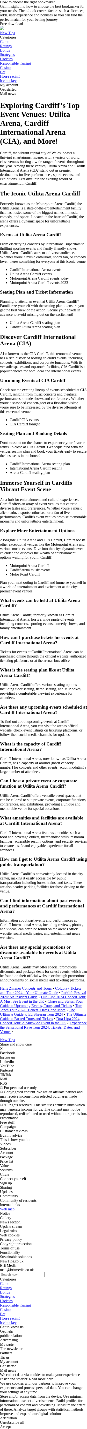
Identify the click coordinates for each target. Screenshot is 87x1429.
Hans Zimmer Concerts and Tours (26, 988)
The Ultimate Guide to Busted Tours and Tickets (43, 1016)
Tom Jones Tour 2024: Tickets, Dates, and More (41, 1008)
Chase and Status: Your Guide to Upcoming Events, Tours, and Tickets (41, 1003)
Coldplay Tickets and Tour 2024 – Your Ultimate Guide (40, 990)
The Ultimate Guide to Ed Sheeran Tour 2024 (37, 1012)
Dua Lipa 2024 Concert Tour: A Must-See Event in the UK (43, 999)
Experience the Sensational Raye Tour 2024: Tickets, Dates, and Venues (43, 1027)
